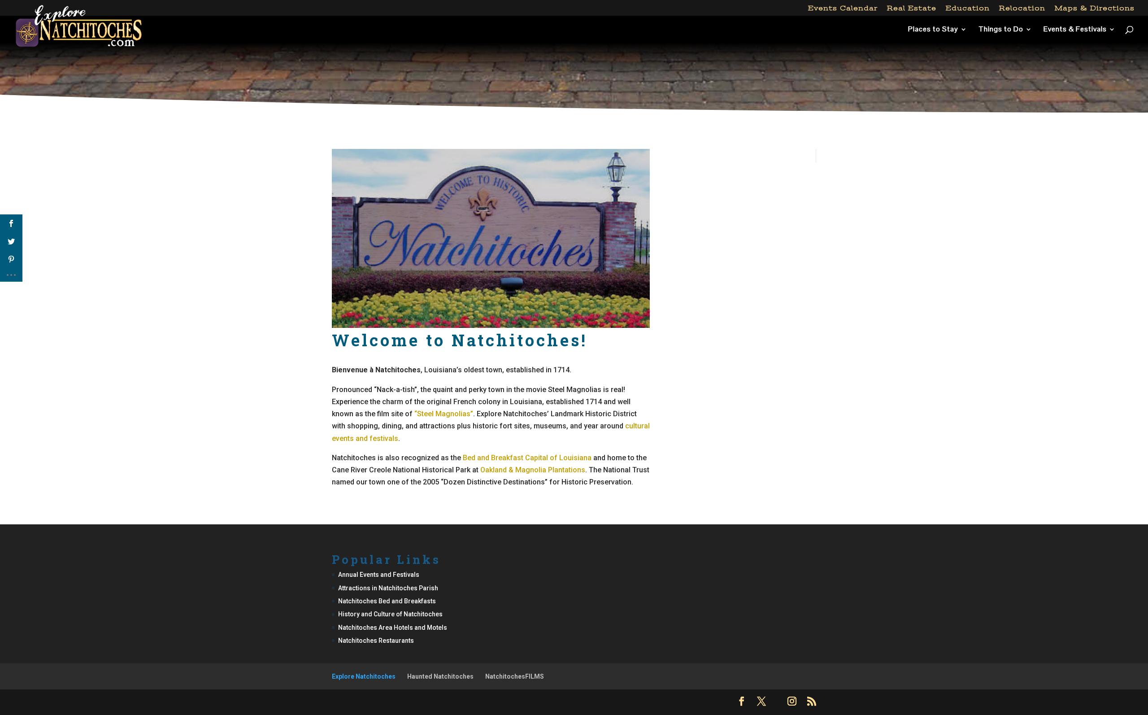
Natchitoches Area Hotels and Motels (392, 627)
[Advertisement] (574, 82)
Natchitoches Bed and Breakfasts (387, 601)
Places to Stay (933, 30)
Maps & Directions (1095, 8)
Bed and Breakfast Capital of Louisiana (527, 457)
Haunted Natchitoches (440, 676)
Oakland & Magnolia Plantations (532, 470)
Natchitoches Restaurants (376, 640)
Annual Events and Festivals (378, 574)
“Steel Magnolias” (443, 414)
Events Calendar (843, 8)
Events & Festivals (1075, 30)
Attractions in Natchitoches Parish (388, 588)
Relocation (1022, 8)
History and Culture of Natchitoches (390, 614)
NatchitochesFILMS (514, 676)
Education (968, 8)
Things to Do (1000, 30)
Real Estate (911, 8)
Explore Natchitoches (364, 676)
